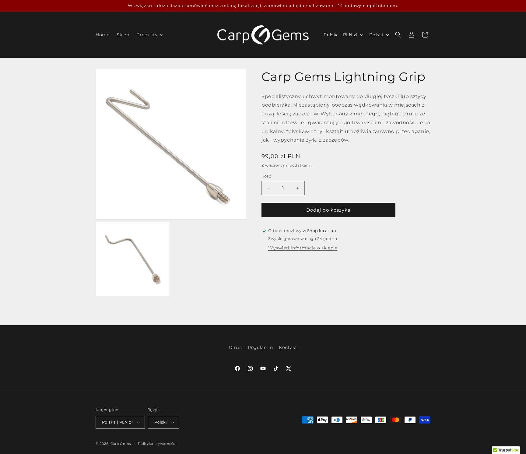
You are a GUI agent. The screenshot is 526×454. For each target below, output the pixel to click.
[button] (149, 34)
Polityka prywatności (157, 444)
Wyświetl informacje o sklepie (302, 248)
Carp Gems (120, 444)
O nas (235, 347)
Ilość (266, 176)
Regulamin (260, 347)
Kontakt (288, 347)
